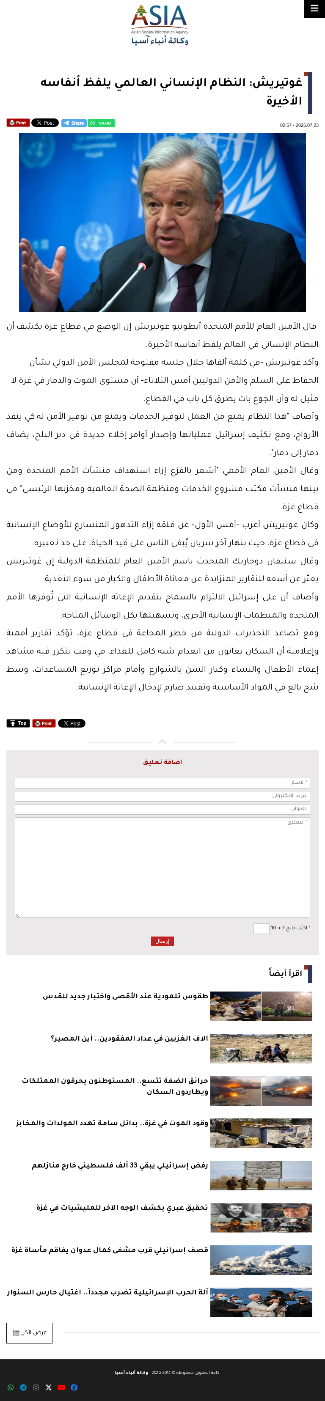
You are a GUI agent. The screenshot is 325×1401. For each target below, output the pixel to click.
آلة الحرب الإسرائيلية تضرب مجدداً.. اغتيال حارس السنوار (107, 1293)
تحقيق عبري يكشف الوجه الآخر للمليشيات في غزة (122, 1208)
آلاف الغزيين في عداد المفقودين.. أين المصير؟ (129, 1039)
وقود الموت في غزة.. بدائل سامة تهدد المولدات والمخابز (112, 1124)
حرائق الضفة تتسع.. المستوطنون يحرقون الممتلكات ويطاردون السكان (115, 1087)
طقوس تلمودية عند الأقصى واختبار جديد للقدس (125, 997)
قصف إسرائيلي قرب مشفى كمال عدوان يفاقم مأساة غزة (109, 1251)
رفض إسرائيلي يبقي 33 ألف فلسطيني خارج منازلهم (120, 1166)
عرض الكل (33, 1333)
